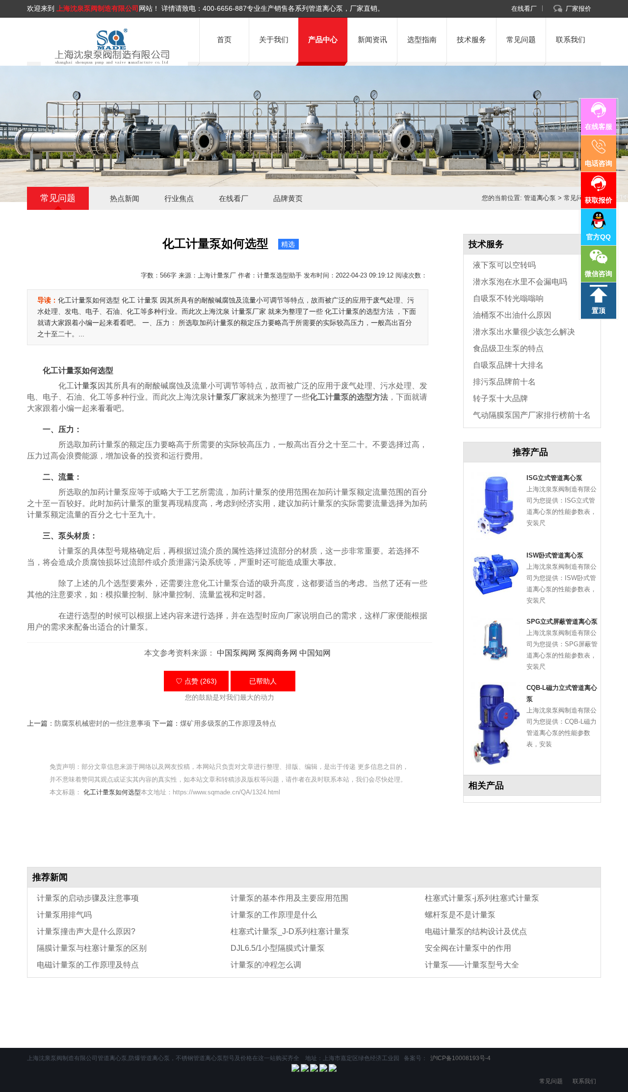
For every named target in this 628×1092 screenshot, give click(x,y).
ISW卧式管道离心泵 (554, 555)
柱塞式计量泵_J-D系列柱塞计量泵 (290, 931)
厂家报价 (578, 8)
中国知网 (315, 653)
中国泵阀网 (236, 653)
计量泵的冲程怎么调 (266, 965)
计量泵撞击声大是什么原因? (86, 931)
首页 (224, 39)
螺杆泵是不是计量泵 (460, 915)
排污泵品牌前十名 (504, 382)
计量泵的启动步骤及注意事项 (88, 898)
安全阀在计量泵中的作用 (468, 948)
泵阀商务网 (277, 653)
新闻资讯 (372, 39)
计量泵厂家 (227, 397)
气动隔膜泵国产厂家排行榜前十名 (532, 415)
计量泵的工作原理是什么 (274, 915)
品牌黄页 (288, 198)
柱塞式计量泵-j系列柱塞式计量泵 (482, 898)
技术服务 (471, 39)
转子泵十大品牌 (500, 398)
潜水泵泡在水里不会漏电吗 (520, 282)
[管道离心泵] (110, 46)
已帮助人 (263, 681)
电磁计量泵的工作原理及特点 (88, 965)
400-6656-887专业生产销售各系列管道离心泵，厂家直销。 (293, 8)
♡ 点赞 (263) (196, 681)
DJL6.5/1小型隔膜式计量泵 (278, 948)
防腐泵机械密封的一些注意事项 (102, 723)
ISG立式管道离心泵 (554, 478)
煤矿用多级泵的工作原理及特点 (228, 723)
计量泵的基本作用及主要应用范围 (289, 898)
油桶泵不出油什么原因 (512, 315)
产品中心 (323, 39)
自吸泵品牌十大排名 (508, 365)
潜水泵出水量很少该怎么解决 (524, 332)
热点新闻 (124, 198)
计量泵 (86, 385)
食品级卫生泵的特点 (508, 348)
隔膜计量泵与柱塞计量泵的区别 (92, 948)
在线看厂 (524, 8)
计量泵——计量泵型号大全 (472, 965)
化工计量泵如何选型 (112, 792)
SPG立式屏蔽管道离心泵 (562, 621)
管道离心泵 (540, 198)
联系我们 (570, 39)
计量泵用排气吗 (64, 915)
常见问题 (521, 39)
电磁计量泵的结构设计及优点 (476, 931)
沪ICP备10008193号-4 (460, 1058)
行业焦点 (179, 198)
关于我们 (273, 39)
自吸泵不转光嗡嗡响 (508, 298)
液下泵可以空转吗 (504, 265)
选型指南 (422, 39)
